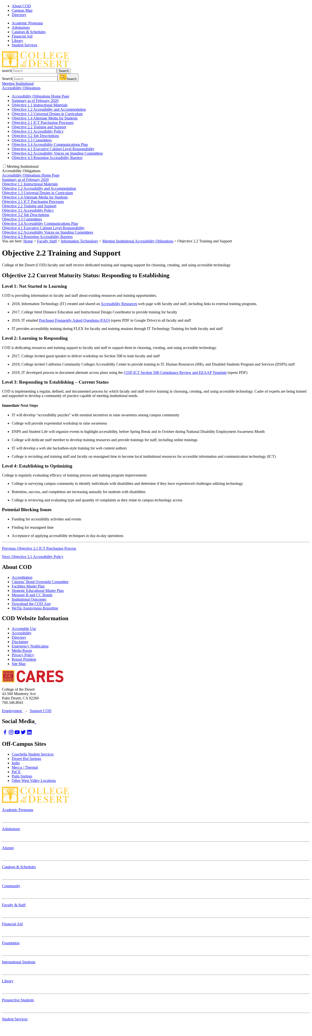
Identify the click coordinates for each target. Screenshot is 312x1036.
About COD (21, 6)
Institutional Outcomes (29, 599)
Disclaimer (20, 642)
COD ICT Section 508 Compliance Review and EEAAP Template (175, 372)
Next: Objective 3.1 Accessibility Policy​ (32, 557)
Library (7, 981)
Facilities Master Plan (28, 586)
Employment (12, 711)
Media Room (22, 650)
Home (28, 241)
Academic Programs (17, 810)
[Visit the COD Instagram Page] (11, 733)
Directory (19, 15)
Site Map (19, 664)
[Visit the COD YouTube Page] (17, 733)
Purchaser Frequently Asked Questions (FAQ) (74, 320)
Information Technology (79, 241)
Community (11, 886)
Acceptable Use (24, 629)
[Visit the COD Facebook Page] (5, 733)
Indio (16, 763)
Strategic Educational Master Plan (38, 590)
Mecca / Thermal (25, 767)
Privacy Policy (23, 655)
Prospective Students (18, 1000)
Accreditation (22, 577)
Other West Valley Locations (34, 780)
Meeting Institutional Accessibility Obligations (137, 241)
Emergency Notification (30, 646)
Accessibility (21, 633)
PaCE (16, 772)
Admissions (11, 829)
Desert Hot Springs (26, 759)
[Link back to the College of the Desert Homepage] (35, 66)
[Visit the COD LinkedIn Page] (29, 733)
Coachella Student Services (33, 754)
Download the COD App (31, 604)
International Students (18, 962)
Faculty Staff (47, 241)
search (7, 71)
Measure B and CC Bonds (32, 595)
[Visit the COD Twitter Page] (23, 733)
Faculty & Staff (14, 905)
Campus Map (22, 10)
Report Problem (24, 659)
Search (64, 71)
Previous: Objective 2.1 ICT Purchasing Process (39, 548)
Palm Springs (22, 776)
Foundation (11, 943)
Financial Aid (12, 924)
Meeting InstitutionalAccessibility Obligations (21, 85)
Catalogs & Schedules (19, 867)
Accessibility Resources (119, 304)
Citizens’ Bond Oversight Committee (40, 582)
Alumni (8, 848)
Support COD (40, 711)
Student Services (15, 1019)
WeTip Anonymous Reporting (35, 608)
